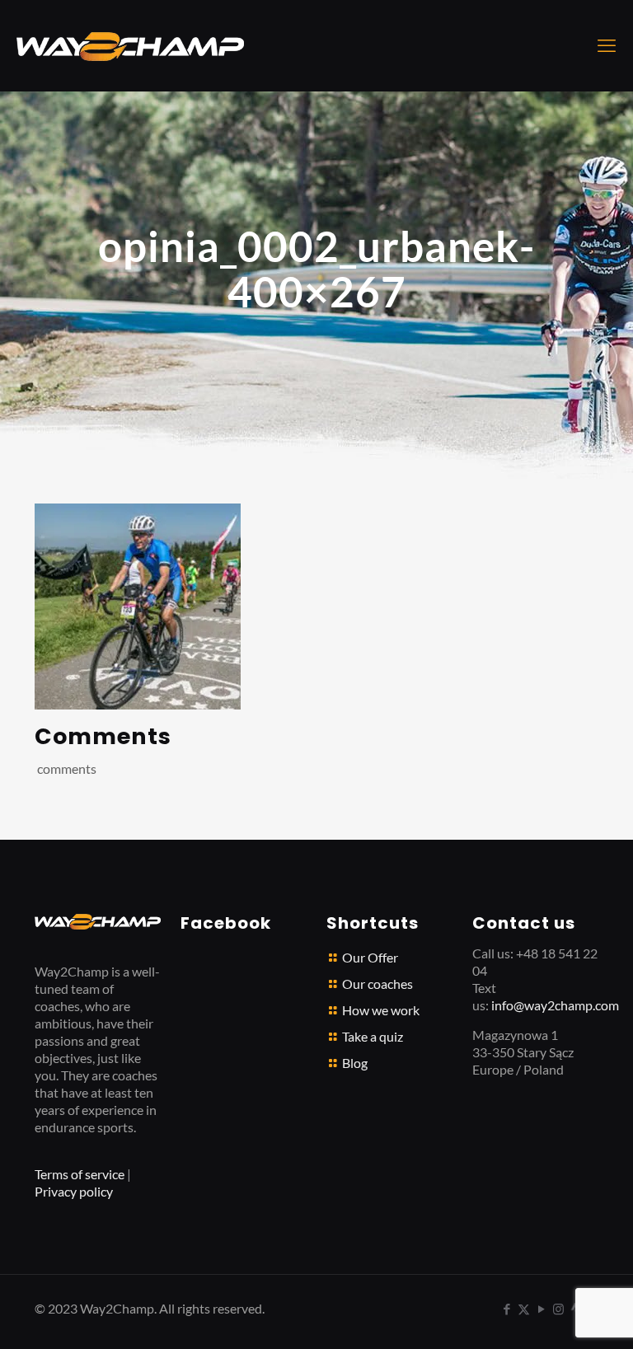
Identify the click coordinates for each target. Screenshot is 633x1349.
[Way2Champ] (130, 45)
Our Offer (370, 957)
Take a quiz (372, 1036)
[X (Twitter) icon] (524, 1308)
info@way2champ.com (555, 1005)
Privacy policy (74, 1191)
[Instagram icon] (558, 1308)
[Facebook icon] (506, 1308)
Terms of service (79, 1174)
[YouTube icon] (541, 1308)
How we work (381, 1010)
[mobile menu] (607, 45)
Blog (355, 1062)
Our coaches (377, 983)
